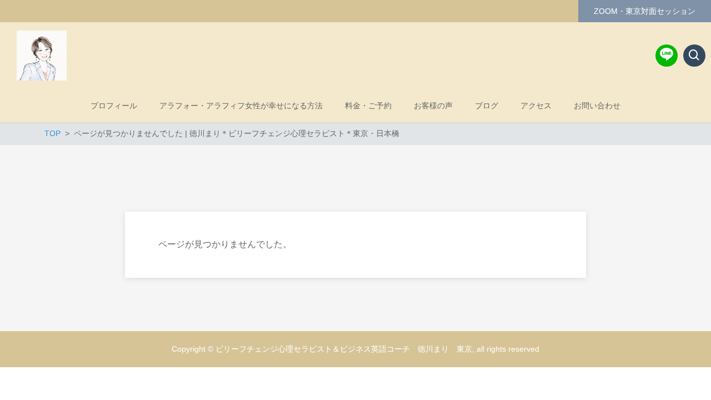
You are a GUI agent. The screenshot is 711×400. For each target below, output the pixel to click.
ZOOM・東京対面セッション (644, 11)
